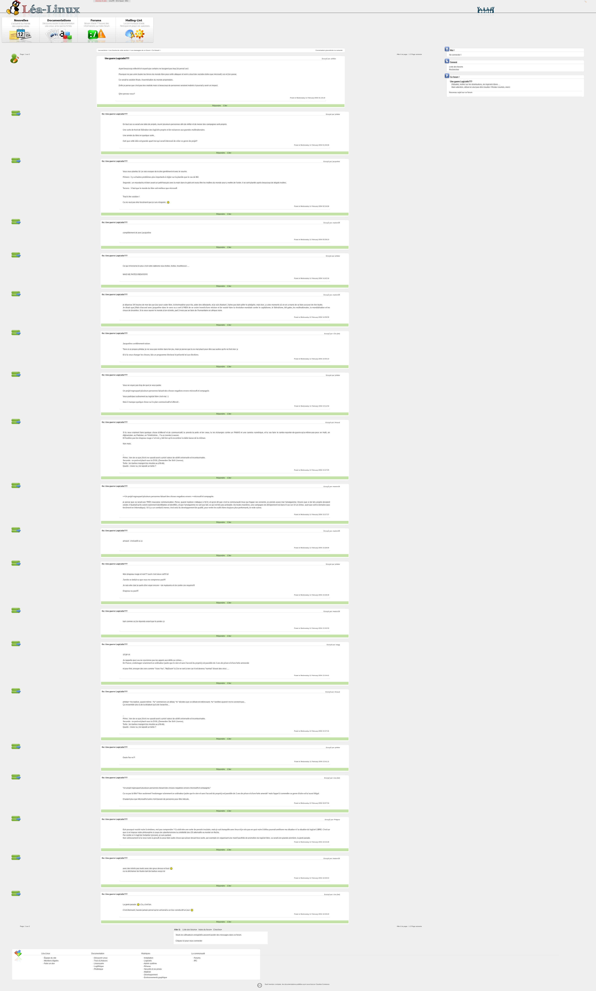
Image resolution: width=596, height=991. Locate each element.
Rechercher (454, 70)
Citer (225, 106)
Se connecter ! (455, 55)
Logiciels (148, 961)
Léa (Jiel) (336, 333)
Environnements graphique (155, 977)
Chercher (217, 930)
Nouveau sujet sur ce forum (460, 92)
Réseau (147, 966)
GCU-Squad (120, 1)
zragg (338, 644)
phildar (333, 59)
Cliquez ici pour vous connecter (189, 941)
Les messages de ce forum (140, 50)
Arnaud (337, 422)
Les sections (102, 50)
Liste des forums (189, 930)
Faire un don (49, 963)
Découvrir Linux (100, 958)
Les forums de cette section (119, 50)
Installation (148, 958)
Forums (197, 958)
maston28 (336, 223)
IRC (195, 961)
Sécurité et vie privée (153, 969)
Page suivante (416, 54)
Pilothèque (98, 969)
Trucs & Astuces (100, 961)
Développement (151, 975)
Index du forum (205, 930)
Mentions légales (51, 961)
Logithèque (99, 966)
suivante (339, 50)
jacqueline (336, 161)
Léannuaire (99, 963)
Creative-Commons (322, 984)
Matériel (147, 972)
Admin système (150, 963)
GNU (126, 1)
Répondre (216, 106)
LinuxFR (111, 1)
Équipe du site (50, 958)
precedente (329, 50)
